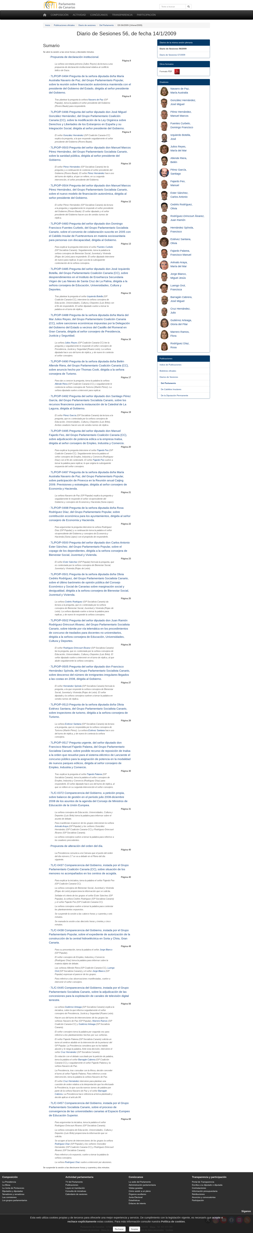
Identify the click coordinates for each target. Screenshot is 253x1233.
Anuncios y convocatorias (204, 1197)
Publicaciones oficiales (64, 25)
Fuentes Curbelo (105, 247)
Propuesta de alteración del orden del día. (77, 846)
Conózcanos (99, 14)
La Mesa (6, 1185)
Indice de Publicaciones (170, 365)
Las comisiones (9, 1197)
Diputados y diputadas (12, 1191)
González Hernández (73, 135)
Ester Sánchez (70, 562)
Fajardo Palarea (94, 774)
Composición (59, 14)
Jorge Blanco (106, 949)
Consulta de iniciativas (75, 1191)
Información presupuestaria (204, 1191)
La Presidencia (9, 1182)
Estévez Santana (73, 724)
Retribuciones (198, 1194)
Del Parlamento (106, 25)
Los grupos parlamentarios (14, 1200)
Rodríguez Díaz (62, 1144)
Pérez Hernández (71, 167)
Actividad (79, 14)
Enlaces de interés (137, 1203)
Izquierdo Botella (95, 296)
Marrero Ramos (100, 1021)
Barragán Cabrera (86, 1059)
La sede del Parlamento (140, 1182)
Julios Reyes (71, 343)
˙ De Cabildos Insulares (170, 389)
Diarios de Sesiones (169, 377)
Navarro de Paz (95, 99)
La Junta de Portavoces (13, 1188)
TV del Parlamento (74, 1182)
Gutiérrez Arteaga (73, 1007)
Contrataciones (199, 1188)
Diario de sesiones (87, 25)
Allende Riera (61, 384)
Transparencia (122, 14)
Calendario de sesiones (76, 1194)
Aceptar (134, 1229)
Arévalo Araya (61, 826)
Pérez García (69, 415)
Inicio (47, 25)
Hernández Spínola (72, 686)
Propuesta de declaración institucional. (75, 56)
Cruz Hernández (69, 1052)
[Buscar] (189, 6)
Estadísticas (134, 1200)
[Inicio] (44, 14)
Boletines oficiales (168, 371)
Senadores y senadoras (13, 1194)
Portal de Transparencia (203, 1182)
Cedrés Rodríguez (73, 602)
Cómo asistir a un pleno (140, 1191)
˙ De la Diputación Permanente (174, 395)
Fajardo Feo (102, 450)
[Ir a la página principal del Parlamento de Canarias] (60, 4)
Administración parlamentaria (142, 1185)
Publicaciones (71, 1185)
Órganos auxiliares (137, 1194)
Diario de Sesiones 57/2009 (172, 55)
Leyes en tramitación (75, 1188)
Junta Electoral (135, 1197)
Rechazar (119, 1229)
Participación (146, 14)
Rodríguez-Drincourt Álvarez (77, 648)
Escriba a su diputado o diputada (207, 1185)
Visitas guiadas (136, 1188)
